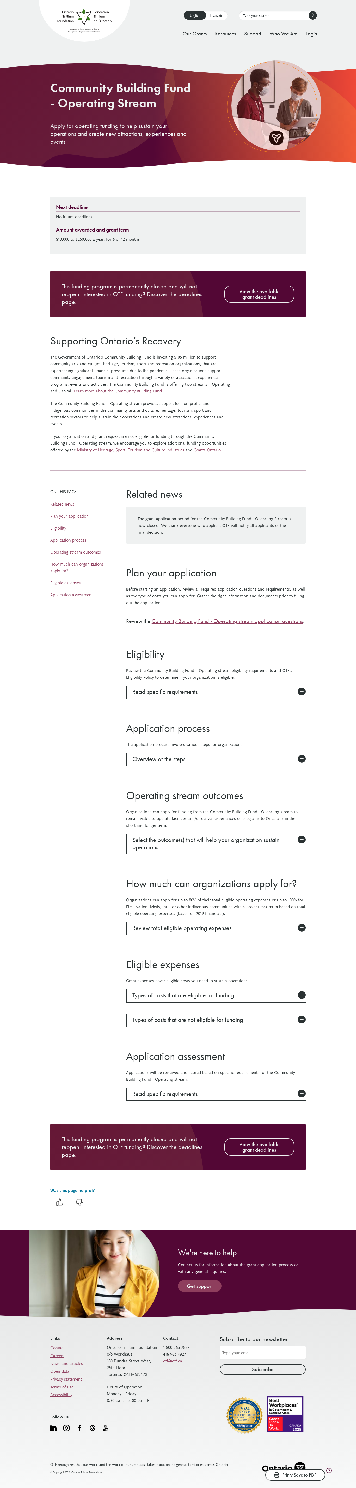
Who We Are (283, 33)
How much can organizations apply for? (77, 567)
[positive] (59, 1204)
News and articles (66, 1363)
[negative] (79, 1204)
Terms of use (61, 1386)
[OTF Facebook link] (79, 1428)
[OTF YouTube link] (105, 1428)
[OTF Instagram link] (66, 1428)
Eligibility (58, 528)
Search (313, 15)
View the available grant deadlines (259, 294)
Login (311, 33)
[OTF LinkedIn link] (53, 1427)
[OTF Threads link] (92, 1428)
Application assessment (71, 594)
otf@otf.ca (172, 1360)
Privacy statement (66, 1379)
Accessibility (61, 1394)
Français (216, 15)
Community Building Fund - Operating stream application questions (227, 621)
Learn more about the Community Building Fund (118, 390)
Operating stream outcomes (75, 552)
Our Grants (194, 33)
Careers (57, 1355)
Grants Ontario (207, 449)
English (195, 15)
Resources (225, 33)
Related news (62, 504)
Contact (57, 1347)
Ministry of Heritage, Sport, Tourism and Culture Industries (130, 449)
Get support (200, 1286)
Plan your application (69, 516)
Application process (68, 540)
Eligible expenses (65, 582)
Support (252, 33)
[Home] (84, 22)
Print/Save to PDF (299, 1475)
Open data (59, 1371)
